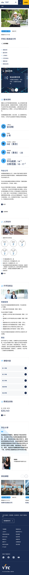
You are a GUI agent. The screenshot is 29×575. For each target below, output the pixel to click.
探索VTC (4, 541)
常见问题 (18, 544)
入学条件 (5, 55)
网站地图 (18, 534)
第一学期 (4, 368)
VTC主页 (4, 547)
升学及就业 (5, 58)
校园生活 (4, 539)
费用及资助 (5, 64)
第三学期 (4, 380)
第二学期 (4, 374)
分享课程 (5, 43)
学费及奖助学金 (5, 534)
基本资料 (5, 52)
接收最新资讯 (7, 520)
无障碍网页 (18, 541)
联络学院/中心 (19, 531)
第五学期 (4, 393)
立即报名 (26, 2)
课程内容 (5, 61)
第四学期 (4, 387)
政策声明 (18, 539)
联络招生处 (18, 529)
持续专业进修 (5, 544)
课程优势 (5, 50)
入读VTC (4, 531)
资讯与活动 (4, 536)
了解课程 (4, 529)
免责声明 (18, 536)
